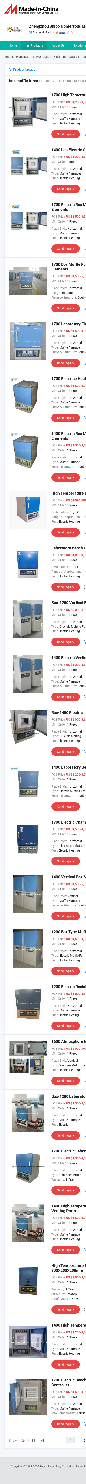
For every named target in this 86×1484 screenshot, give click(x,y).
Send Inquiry (65, 134)
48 (43, 1440)
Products (36, 45)
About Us (58, 45)
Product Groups (24, 69)
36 (33, 1440)
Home (13, 45)
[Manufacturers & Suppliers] (32, 9)
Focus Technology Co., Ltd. (56, 1466)
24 (24, 1440)
